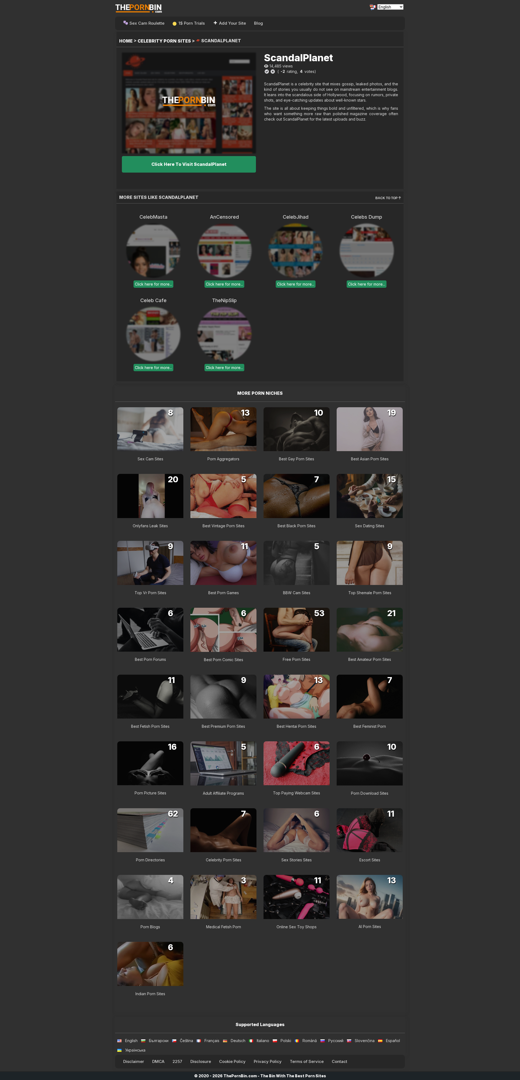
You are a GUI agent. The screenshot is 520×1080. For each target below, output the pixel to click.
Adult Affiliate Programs (223, 793)
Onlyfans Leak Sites (150, 525)
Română (310, 1040)
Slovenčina (365, 1040)
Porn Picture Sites (150, 793)
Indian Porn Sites (150, 993)
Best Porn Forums (150, 659)
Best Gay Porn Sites (296, 459)
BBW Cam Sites (296, 592)
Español (393, 1040)
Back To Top (386, 198)
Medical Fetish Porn (223, 926)
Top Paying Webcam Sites (296, 793)
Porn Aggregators (223, 459)
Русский (335, 1040)
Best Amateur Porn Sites (369, 659)
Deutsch (238, 1040)
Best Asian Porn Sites (370, 459)
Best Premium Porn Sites (223, 726)
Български (158, 1040)
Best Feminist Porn (369, 726)
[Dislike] (272, 71)
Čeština (186, 1040)
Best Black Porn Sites (297, 525)
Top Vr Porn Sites (150, 592)
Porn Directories (150, 860)
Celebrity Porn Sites (164, 41)
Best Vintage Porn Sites (224, 525)
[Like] (266, 71)
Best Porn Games (223, 592)
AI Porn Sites (370, 926)
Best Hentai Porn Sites (296, 726)
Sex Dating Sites (369, 525)
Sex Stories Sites (296, 860)
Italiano (263, 1040)
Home (126, 41)
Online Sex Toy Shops (297, 926)
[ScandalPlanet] (189, 103)
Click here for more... (153, 284)
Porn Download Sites (369, 793)
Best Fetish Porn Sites (150, 726)
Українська (135, 1050)
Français (211, 1040)
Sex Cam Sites (150, 459)
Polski (286, 1040)
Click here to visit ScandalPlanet (188, 164)
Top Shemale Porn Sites (369, 592)
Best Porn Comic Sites (223, 659)
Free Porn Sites (296, 659)
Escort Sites (369, 860)
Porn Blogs (150, 926)
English (131, 1040)
